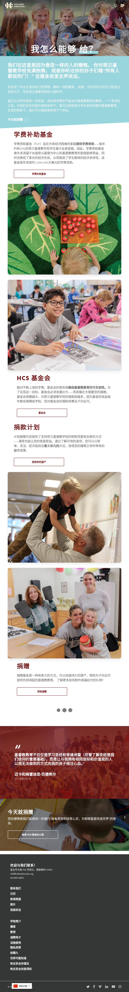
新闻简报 (15, 899)
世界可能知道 (18, 958)
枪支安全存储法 (19, 963)
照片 (13, 904)
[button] (122, 5)
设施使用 (15, 943)
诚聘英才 (15, 937)
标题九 (14, 953)
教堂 (13, 932)
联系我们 (15, 888)
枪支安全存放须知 (21, 969)
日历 (13, 894)
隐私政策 (15, 947)
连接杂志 (15, 910)
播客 (13, 926)
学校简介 (15, 921)
